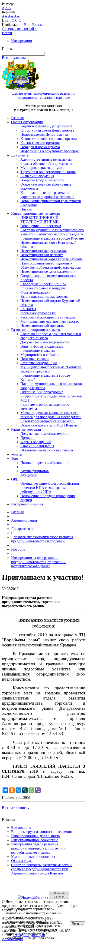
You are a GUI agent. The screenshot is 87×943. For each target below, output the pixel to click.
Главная (17, 118)
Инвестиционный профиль (42, 325)
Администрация (24, 520)
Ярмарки (27, 438)
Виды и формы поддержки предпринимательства (41, 348)
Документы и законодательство (45, 342)
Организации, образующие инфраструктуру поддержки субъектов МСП (51, 396)
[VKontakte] (5, 790)
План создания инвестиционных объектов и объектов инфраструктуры (50, 265)
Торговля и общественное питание (48, 172)
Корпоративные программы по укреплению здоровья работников (47, 195)
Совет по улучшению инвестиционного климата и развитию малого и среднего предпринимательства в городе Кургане (52, 234)
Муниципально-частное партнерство (49, 321)
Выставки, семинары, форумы (44, 296)
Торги (16, 458)
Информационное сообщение (34, 840)
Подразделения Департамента (44, 134)
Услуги (16, 454)
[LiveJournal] (25, 790)
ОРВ (15, 479)
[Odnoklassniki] (12, 790)
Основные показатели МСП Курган (48, 425)
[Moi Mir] (18, 790)
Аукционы (28, 475)
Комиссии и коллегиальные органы (48, 139)
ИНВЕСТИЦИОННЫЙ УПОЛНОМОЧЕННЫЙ (39, 220)
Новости (18, 549)
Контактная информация (40, 143)
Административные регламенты (46, 159)
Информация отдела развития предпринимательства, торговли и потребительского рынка (38, 562)
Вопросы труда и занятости (42, 180)
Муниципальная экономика (42, 168)
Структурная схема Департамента (47, 130)
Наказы (26, 209)
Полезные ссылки (34, 359)
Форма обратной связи (38, 313)
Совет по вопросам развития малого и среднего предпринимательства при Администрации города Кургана (41, 869)
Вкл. (27, 25)
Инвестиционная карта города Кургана (51, 259)
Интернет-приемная (27, 504)
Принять (78, 923)
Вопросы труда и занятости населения (41, 832)
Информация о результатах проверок (49, 151)
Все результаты (14, 58)
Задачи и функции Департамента (46, 126)
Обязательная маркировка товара (46, 450)
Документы (20, 155)
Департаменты (22, 529)
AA (4, 16)
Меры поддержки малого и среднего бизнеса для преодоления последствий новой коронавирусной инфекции (50, 417)
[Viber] (38, 790)
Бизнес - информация (37, 176)
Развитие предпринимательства (36, 330)
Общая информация (27, 122)
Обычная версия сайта (19, 29)
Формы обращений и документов (47, 163)
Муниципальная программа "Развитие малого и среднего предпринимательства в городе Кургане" (50, 373)
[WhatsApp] (31, 790)
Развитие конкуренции (38, 363)
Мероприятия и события (39, 355)
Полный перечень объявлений (44, 463)
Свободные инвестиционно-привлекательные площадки (43, 286)
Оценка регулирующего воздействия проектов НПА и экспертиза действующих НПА (49, 487)
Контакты (28, 309)
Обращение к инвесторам (40, 226)
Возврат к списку (15, 808)
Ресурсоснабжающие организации (47, 317)
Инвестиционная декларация (43, 251)
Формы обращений (35, 442)
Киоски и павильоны (37, 446)
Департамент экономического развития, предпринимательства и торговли (42, 539)
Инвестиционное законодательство (48, 271)
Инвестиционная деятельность (35, 213)
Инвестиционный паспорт (41, 255)
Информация (21, 41)
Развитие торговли (26, 429)
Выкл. (37, 25)
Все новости (21, 827)
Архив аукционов (34, 471)
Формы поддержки (35, 292)
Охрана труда (21, 861)
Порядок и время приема (40, 147)
